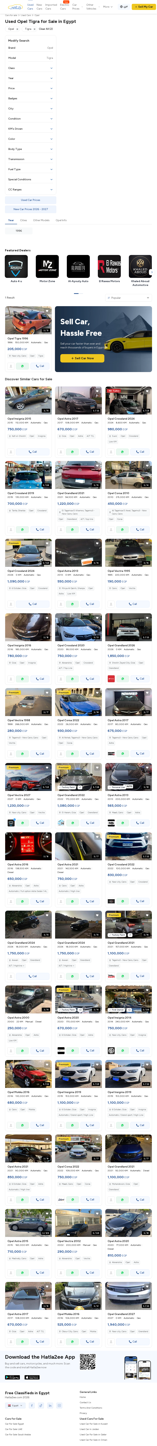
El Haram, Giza (69, 812)
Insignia (41, 436)
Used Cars (30, 6)
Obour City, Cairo (70, 1331)
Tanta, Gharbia (18, 510)
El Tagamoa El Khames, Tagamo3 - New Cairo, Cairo (78, 512)
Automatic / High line (69, 891)
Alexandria (67, 663)
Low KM (113, 441)
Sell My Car (145, 6)
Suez (114, 436)
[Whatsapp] (22, 366)
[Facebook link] (32, 1405)
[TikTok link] (41, 1405)
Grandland (72, 519)
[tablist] (78, 220)
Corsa (119, 519)
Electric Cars (64, 6)
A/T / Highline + (16, 966)
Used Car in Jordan (89, 1429)
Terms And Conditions (91, 1407)
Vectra (132, 588)
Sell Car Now (84, 358)
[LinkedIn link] (50, 1405)
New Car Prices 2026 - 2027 (30, 209)
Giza (64, 436)
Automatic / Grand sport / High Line (76, 1115)
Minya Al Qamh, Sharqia (73, 588)
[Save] (47, 311)
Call (42, 366)
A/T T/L (90, 436)
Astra (80, 436)
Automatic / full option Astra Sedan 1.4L (28, 891)
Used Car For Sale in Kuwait (94, 1424)
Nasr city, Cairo (19, 356)
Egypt (15, 1405)
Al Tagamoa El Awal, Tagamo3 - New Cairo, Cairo (129, 512)
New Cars (39, 6)
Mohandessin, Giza (121, 1184)
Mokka (32, 1109)
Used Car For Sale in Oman (93, 1440)
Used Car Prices (30, 200)
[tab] (11, 220)
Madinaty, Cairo (19, 1258)
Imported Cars (51, 6)
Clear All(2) (46, 29)
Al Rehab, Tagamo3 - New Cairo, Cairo (79, 737)
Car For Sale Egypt (14, 1424)
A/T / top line (87, 519)
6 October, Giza (69, 1035)
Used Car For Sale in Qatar (93, 1434)
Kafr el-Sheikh (19, 436)
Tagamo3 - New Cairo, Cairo (25, 737)
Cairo (114, 588)
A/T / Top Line (65, 668)
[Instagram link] (59, 1405)
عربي (125, 6)
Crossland (133, 436)
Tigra (40, 356)
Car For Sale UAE (13, 1429)
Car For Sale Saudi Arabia (18, 1434)
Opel (32, 356)
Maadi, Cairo (117, 812)
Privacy (83, 1413)
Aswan (15, 960)
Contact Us (85, 1402)
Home (83, 1397)
